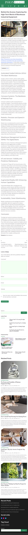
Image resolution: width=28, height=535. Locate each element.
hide (7, 68)
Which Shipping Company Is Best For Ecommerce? (20, 339)
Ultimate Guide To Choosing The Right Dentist (17, 320)
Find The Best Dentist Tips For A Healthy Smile (17, 323)
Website (3, 289)
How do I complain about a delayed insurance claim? (7, 348)
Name (2, 276)
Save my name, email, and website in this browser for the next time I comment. (15, 296)
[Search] (8, 6)
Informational (9, 235)
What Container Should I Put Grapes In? (20, 352)
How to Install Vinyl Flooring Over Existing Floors (13, 416)
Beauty (2, 524)
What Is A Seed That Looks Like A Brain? (7, 352)
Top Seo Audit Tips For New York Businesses (10, 511)
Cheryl (18, 19)
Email (2, 282)
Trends (7, 524)
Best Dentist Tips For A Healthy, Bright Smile (17, 327)
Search (2, 310)
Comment (3, 259)
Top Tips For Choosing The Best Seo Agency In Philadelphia (16, 330)
